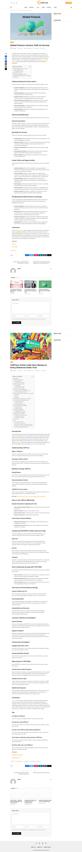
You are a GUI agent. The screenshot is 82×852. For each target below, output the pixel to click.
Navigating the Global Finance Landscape (22, 75)
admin (15, 48)
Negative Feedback (18, 408)
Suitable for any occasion (19, 387)
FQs (14, 420)
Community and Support (18, 409)
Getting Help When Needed (20, 412)
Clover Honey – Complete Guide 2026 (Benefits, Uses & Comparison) (16, 801)
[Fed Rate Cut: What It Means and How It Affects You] (45, 284)
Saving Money (17, 385)
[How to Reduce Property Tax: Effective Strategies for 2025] (30, 284)
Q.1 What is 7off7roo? (19, 421)
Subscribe (69, 2)
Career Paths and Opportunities (20, 74)
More (55, 7)
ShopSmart (38, 761)
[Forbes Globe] (41, 3)
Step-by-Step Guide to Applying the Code (22, 390)
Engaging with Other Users (20, 410)
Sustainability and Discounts (20, 404)
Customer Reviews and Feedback (20, 405)
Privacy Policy (47, 847)
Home (25, 7)
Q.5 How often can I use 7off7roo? (22, 426)
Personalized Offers (18, 402)
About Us (33, 847)
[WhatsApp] (6, 66)
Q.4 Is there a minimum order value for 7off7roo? (24, 425)
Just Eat (16, 396)
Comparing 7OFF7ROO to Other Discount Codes (23, 393)
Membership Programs (20, 417)
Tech (38, 7)
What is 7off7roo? (18, 381)
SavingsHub (32, 761)
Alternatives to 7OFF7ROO (19, 413)
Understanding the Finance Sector (20, 68)
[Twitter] (6, 59)
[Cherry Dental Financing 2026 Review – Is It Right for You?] (16, 284)
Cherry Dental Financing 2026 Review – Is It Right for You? (15, 291)
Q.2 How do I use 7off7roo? (20, 423)
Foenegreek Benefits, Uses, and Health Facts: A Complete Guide (30, 801)
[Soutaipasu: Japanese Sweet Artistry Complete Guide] (45, 795)
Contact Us (39, 847)
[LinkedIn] (6, 61)
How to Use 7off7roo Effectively (19, 389)
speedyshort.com (16, 757)
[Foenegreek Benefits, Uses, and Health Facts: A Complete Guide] (30, 795)
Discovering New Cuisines (20, 386)
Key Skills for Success (17, 72)
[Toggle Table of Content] (29, 67)
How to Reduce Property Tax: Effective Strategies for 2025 (30, 291)
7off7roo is (14, 700)
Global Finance (13, 250)
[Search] (71, 7)
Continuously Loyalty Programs (21, 415)
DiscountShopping (19, 761)
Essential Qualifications (18, 70)
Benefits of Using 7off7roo (18, 383)
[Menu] (11, 7)
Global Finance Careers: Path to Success (41, 772)
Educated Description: (19, 71)
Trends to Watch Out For (19, 401)
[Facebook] (6, 56)
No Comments (36, 48)
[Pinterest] (6, 64)
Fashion (49, 7)
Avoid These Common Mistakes (21, 391)
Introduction (16, 378)
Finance (12, 42)
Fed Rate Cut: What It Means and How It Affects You (44, 291)
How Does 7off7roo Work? (20, 382)
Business (31, 7)
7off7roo (12, 761)
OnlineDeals (26, 761)
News (43, 7)
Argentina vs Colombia (17, 754)
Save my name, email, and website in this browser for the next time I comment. (29, 319)
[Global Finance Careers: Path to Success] (30, 26)
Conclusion (15, 77)
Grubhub (17, 397)
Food (11, 362)
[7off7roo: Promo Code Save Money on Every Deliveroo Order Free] (30, 346)
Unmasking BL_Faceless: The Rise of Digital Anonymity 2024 (31, 496)
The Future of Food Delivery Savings (20, 400)
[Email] (6, 69)
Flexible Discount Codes (20, 416)
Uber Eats (17, 394)
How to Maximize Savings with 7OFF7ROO (22, 398)
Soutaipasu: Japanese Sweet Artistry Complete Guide (45, 801)
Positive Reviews (18, 406)
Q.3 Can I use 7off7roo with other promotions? (24, 424)
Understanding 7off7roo (18, 379)
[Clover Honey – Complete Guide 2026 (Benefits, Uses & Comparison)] (16, 795)
